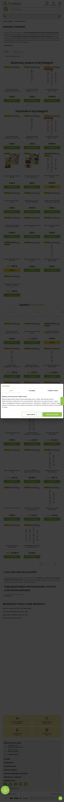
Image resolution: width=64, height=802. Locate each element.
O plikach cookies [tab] (53, 390)
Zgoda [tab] (11, 390)
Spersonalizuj (31, 414)
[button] (62, 401)
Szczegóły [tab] (32, 390)
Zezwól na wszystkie (52, 414)
